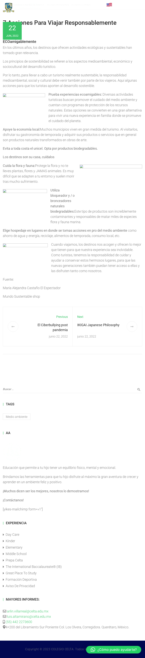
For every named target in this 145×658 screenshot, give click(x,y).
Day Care (12, 534)
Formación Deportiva (21, 579)
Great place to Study (21, 573)
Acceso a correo (81, 5)
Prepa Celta (14, 560)
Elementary (14, 547)
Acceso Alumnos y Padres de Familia (24, 5)
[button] (113, 649)
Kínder (10, 541)
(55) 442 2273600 (19, 622)
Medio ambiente (16, 417)
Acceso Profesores (58, 5)
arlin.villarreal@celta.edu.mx (28, 611)
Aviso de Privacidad (20, 586)
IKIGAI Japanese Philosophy (98, 325)
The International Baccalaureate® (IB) (34, 567)
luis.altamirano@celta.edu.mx (29, 617)
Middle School (16, 554)
